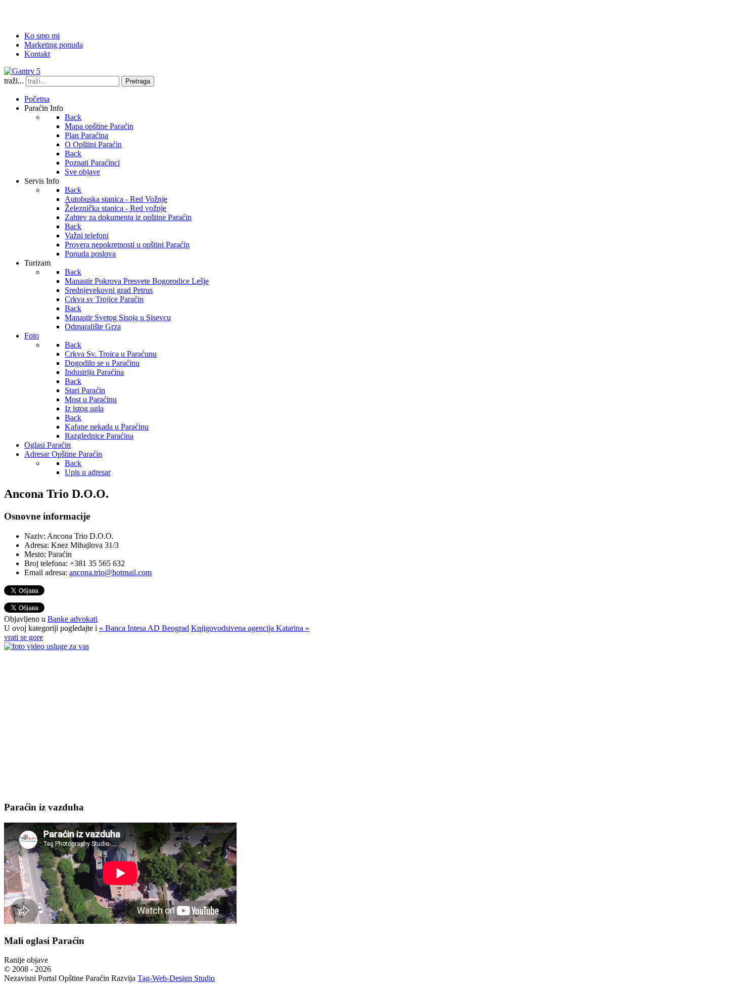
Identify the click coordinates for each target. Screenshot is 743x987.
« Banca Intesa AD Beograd (144, 628)
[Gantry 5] (22, 71)
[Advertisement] (307, 722)
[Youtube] (70, 13)
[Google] (51, 13)
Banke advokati (73, 619)
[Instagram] (89, 13)
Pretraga (137, 81)
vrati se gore (23, 637)
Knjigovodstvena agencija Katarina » (250, 628)
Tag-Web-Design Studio (176, 978)
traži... (14, 80)
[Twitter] (32, 13)
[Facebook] (13, 13)
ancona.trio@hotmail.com (110, 572)
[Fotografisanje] (46, 646)
